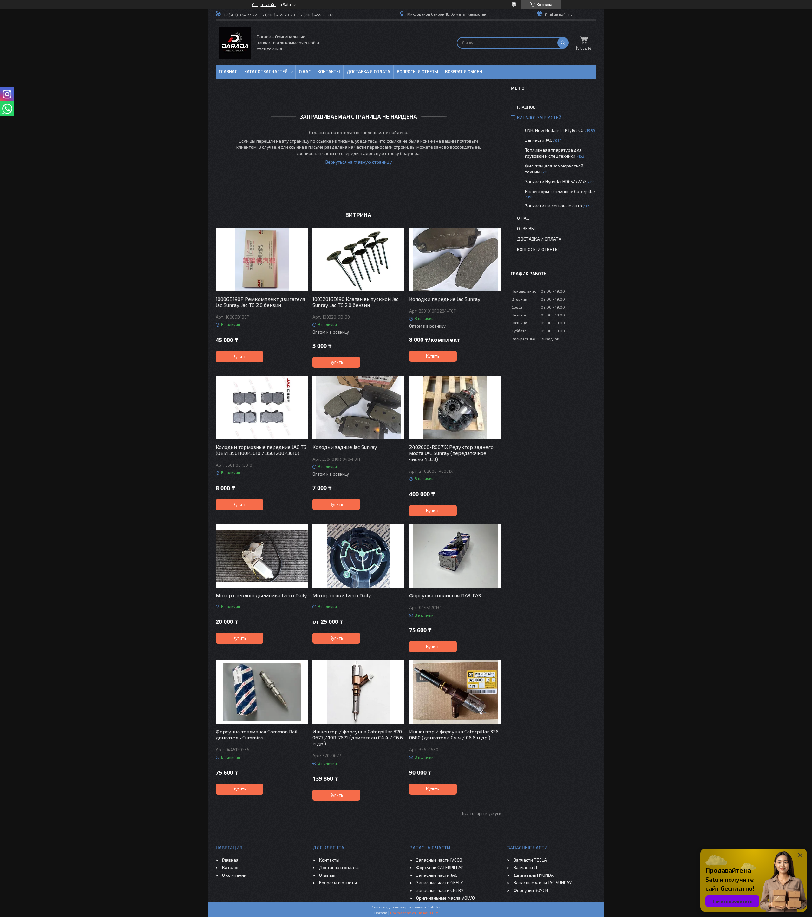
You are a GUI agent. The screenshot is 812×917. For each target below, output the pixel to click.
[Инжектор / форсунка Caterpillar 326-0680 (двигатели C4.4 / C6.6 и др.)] (455, 692)
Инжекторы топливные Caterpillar (560, 191)
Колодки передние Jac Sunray (444, 299)
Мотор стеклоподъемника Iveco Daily (261, 595)
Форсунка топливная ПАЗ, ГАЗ (445, 595)
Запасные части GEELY (439, 882)
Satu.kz (434, 907)
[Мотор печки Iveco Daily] (358, 556)
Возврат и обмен (463, 71)
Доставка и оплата (368, 71)
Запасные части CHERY (439, 890)
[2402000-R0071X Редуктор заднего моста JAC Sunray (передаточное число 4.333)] (455, 407)
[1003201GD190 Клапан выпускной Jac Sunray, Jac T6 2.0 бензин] (358, 259)
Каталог (230, 867)
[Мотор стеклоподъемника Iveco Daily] (262, 556)
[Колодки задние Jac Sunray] (358, 407)
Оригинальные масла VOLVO (445, 898)
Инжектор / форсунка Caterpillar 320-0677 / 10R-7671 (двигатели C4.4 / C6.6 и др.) (358, 737)
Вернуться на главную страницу (358, 162)
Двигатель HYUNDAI (534, 875)
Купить (239, 356)
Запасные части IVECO (439, 859)
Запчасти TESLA (530, 859)
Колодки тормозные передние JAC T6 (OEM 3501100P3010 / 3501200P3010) (261, 450)
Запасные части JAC (436, 875)
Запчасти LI (525, 867)
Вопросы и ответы (417, 71)
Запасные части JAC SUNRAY (543, 882)
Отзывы (526, 228)
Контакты (329, 71)
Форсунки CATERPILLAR (440, 867)
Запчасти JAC (538, 140)
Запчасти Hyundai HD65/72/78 (556, 181)
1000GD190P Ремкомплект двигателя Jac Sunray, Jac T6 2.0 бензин (260, 302)
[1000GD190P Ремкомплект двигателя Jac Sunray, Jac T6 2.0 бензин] (262, 259)
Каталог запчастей (266, 71)
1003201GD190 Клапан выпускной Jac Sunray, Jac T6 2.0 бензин (355, 302)
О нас (305, 71)
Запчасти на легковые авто (553, 205)
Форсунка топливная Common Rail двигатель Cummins (257, 734)
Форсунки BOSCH (531, 890)
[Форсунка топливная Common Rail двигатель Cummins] (262, 692)
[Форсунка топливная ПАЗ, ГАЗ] (455, 556)
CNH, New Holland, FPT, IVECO (554, 130)
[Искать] (563, 43)
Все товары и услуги (481, 813)
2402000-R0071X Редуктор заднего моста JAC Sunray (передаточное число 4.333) (451, 453)
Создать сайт (264, 4)
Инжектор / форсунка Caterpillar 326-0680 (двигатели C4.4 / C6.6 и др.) (455, 734)
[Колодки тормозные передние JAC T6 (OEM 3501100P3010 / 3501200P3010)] (262, 407)
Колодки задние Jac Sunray (344, 447)
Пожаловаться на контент (414, 912)
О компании (234, 875)
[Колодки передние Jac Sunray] (455, 259)
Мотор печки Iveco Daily (341, 595)
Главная (228, 71)
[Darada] (235, 43)
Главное (526, 107)
